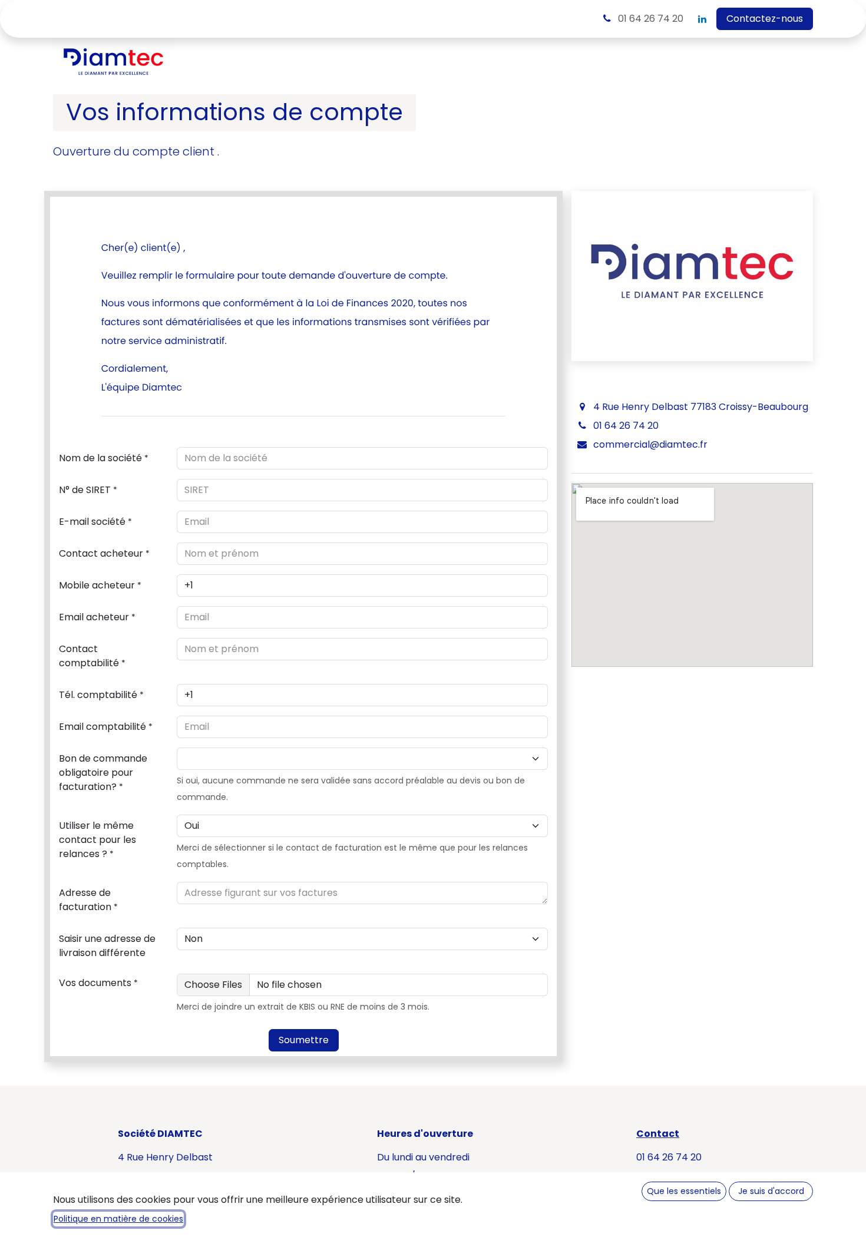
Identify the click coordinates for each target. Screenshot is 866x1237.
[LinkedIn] (702, 18)
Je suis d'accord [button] (771, 1191)
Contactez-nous (764, 18)
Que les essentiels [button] (684, 1191)
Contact (657, 1133)
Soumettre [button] (304, 1040)
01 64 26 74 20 (649, 18)
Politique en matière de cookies (118, 1219)
